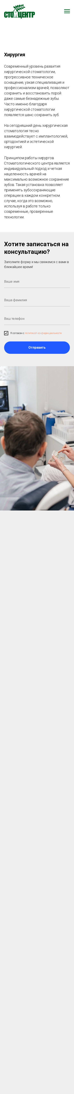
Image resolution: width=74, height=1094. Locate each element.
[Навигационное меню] (67, 11)
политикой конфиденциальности (43, 333)
